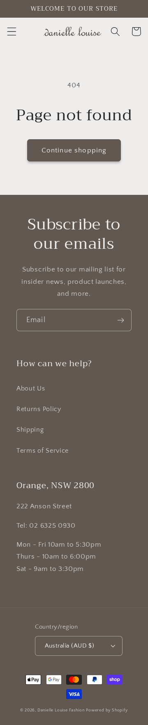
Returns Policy (38, 409)
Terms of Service (42, 450)
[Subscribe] (120, 320)
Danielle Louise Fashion (61, 710)
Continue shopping (74, 150)
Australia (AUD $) (70, 645)
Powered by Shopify (107, 710)
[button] (11, 31)
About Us (30, 388)
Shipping (30, 429)
